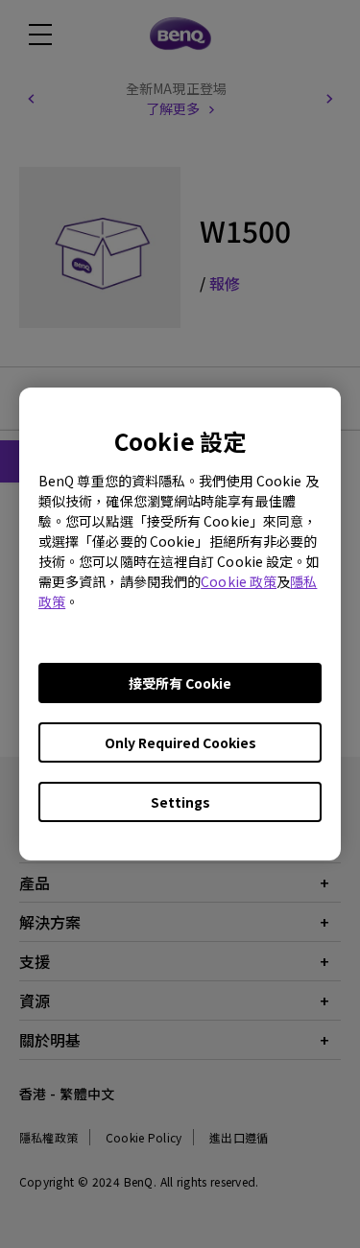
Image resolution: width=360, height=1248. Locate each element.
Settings (180, 802)
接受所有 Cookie (180, 683)
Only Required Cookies (180, 742)
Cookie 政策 (238, 581)
